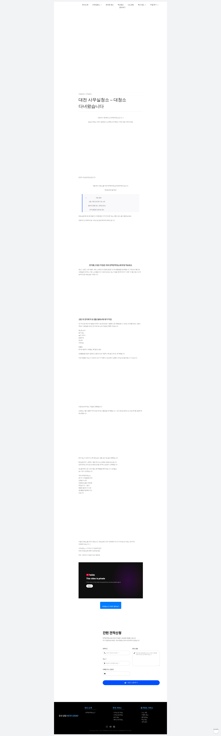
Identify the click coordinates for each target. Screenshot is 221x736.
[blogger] (114, 727)
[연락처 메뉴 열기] (216, 731)
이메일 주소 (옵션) (108, 669)
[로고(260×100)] (68, 705)
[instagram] (107, 727)
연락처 (105, 648)
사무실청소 (88, 94)
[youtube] (110, 727)
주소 (104, 659)
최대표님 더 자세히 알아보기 (110, 606)
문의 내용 (135, 648)
